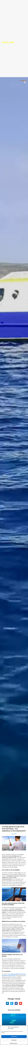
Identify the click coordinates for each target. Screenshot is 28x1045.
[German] (22, 80)
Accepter (14, 1036)
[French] (21, 80)
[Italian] (24, 80)
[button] (7, 1003)
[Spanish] (25, 80)
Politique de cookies (13, 1043)
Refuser (14, 1040)
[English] (20, 80)
